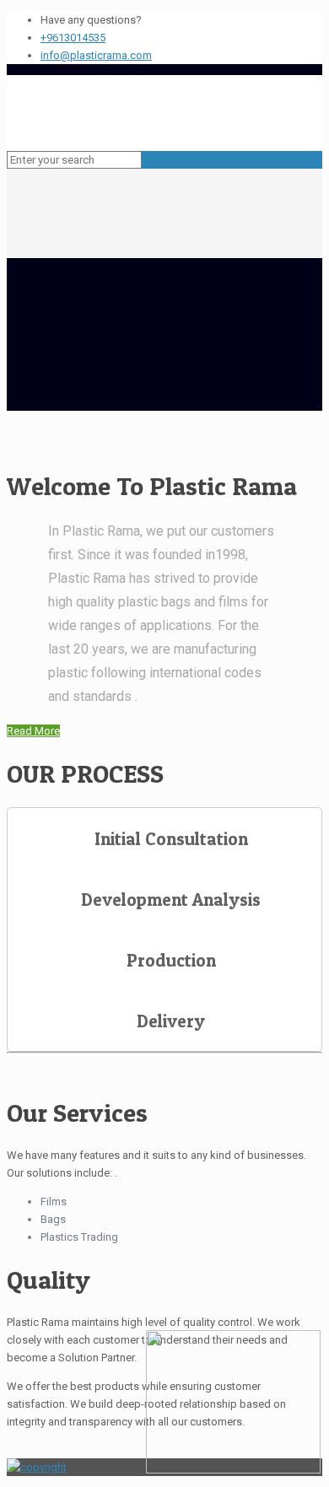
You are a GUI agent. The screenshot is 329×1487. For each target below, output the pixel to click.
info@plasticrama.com (96, 55)
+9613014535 (72, 37)
